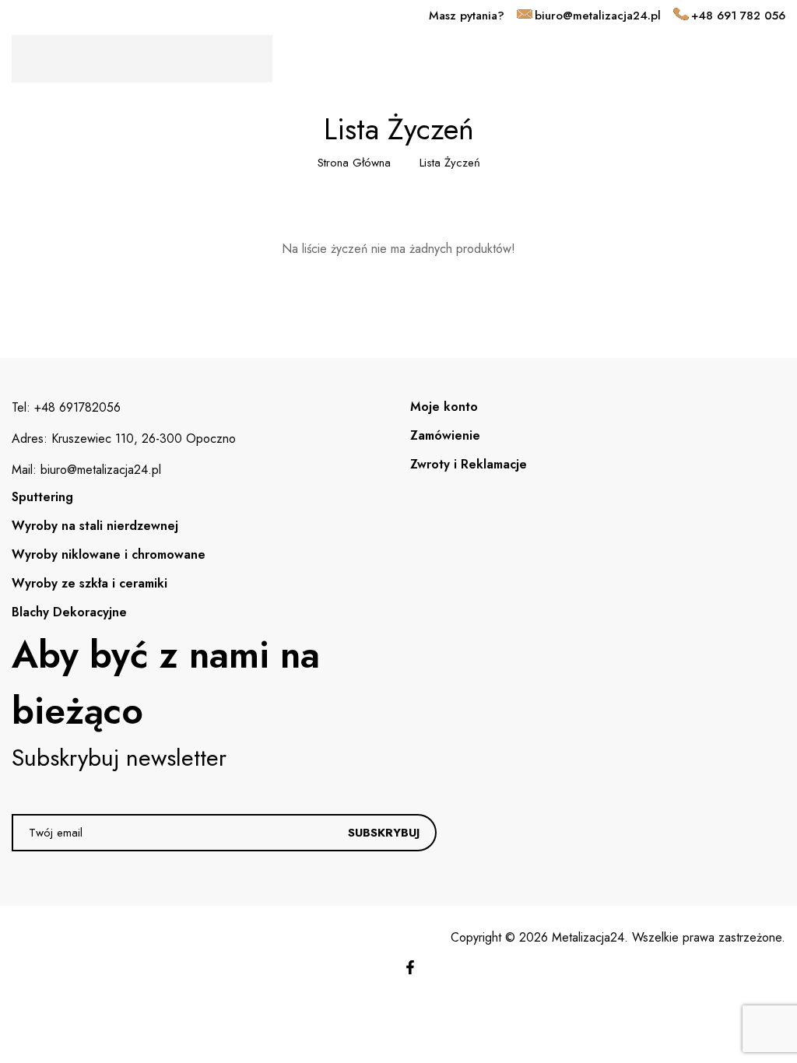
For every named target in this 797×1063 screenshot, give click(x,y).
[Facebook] (410, 967)
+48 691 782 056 (738, 15)
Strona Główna (354, 162)
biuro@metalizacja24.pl (598, 15)
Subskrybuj (384, 832)
